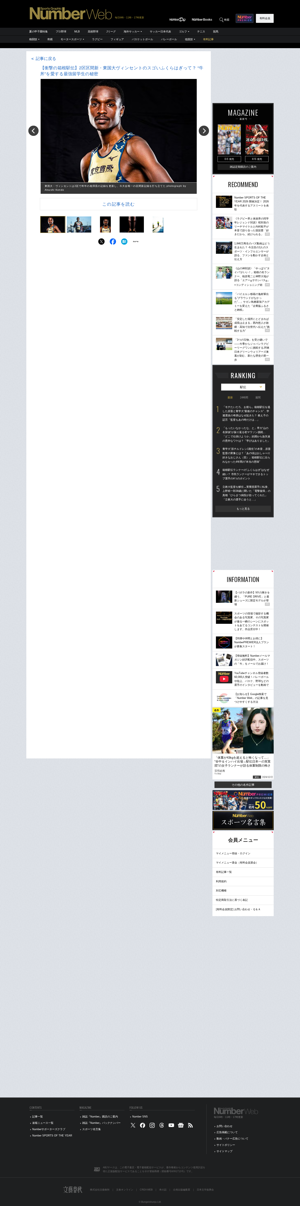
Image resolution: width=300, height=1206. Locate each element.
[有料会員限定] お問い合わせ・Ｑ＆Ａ (238, 909)
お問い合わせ (224, 1126)
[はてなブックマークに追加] (124, 242)
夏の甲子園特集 (38, 31)
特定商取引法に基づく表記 (232, 899)
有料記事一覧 (224, 871)
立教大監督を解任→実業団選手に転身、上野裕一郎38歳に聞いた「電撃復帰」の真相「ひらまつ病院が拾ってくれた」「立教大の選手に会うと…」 (246, 493)
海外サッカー (132, 31)
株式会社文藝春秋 (100, 1189)
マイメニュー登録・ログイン (233, 853)
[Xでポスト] (101, 242)
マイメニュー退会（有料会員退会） (237, 862)
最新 (230, 397)
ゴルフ (183, 31)
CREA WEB (146, 1189)
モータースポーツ (71, 39)
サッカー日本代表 (160, 31)
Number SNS (140, 1116)
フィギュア (117, 39)
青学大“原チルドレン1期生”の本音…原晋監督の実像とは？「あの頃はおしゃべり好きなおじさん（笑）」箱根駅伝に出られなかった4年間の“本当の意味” (246, 455)
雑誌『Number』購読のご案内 (100, 1116)
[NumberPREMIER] (244, 18)
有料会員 (265, 18)
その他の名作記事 (243, 784)
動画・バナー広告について (232, 1138)
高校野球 (93, 31)
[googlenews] (181, 1126)
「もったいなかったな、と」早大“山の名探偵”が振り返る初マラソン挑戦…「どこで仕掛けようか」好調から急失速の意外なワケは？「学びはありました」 (246, 434)
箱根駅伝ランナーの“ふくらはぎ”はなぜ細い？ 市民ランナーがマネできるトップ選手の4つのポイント (245, 474)
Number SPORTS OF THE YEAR (52, 1135)
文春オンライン (124, 1189)
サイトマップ (224, 1151)
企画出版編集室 (181, 1189)
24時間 (244, 397)
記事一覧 (37, 1116)
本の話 (163, 1189)
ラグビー (97, 39)
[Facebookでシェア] (113, 242)
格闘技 (33, 39)
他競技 (189, 39)
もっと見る (243, 508)
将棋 (50, 39)
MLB (77, 31)
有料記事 (208, 39)
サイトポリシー (226, 1144)
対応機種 (221, 890)
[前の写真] (33, 131)
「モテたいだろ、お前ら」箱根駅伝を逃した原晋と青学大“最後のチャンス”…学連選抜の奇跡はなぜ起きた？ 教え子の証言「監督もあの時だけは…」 (246, 413)
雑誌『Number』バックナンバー (101, 1122)
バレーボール (169, 39)
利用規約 (221, 881)
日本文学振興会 (205, 1189)
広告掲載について (227, 1132)
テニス (201, 31)
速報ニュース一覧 (42, 1122)
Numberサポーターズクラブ (48, 1129)
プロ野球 (61, 31)
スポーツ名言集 (91, 1129)
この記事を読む (118, 204)
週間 (258, 397)
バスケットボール (142, 39)
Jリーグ (111, 31)
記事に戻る (43, 58)
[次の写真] (204, 131)
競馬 (215, 31)
